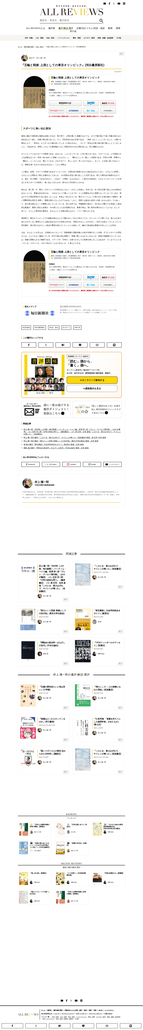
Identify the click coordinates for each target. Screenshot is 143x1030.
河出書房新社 (40, 327)
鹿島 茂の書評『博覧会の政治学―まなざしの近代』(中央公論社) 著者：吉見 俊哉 (56, 448)
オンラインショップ (68, 1013)
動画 (110, 28)
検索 (101, 21)
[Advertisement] (50, 529)
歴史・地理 (77, 38)
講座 (118, 28)
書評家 (51, 28)
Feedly (93, 464)
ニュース (57, 1013)
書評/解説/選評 (65, 28)
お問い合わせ (108, 1013)
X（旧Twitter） (52, 464)
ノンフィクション (63, 38)
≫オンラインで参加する (92, 380)
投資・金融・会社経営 (105, 38)
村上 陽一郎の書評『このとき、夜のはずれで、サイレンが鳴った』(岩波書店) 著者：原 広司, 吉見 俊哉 (65, 437)
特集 (95, 1010)
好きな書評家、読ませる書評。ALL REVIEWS (71, 10)
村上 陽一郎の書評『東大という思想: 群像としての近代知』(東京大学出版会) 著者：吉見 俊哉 (61, 441)
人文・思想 (39, 38)
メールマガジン (114, 464)
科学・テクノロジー (49, 1019)
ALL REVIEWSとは (35, 28)
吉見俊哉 (27, 327)
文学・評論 (29, 38)
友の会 (73, 31)
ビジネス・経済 (89, 38)
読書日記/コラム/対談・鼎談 (91, 28)
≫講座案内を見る (92, 388)
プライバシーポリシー (95, 1013)
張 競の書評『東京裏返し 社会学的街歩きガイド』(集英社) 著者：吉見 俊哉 (54, 444)
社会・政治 (50, 38)
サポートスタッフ (81, 1013)
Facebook (31, 464)
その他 (118, 38)
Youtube (73, 464)
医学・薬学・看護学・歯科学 (64, 1019)
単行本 (78, 327)
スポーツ (67, 327)
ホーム (20, 47)
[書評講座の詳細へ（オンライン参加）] (44, 375)
